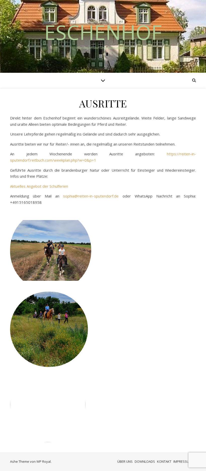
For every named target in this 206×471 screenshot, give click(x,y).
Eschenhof (103, 32)
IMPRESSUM (182, 461)
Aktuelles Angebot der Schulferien (39, 186)
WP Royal (43, 461)
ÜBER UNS (125, 461)
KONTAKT (164, 461)
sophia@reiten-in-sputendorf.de (91, 195)
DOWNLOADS (145, 461)
